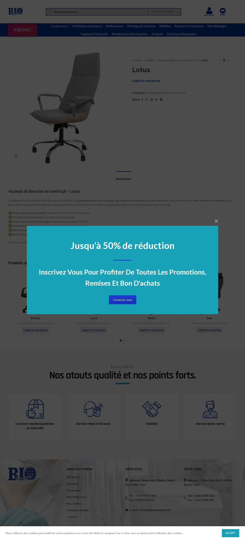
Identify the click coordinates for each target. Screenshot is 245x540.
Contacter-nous (122, 299)
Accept (230, 532)
